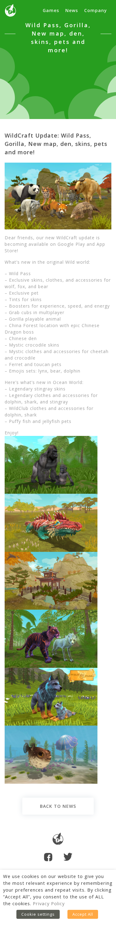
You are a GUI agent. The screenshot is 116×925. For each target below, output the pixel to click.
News (71, 10)
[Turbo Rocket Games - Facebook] (48, 858)
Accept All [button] (82, 914)
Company (95, 10)
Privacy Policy (49, 903)
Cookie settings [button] (38, 914)
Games (51, 10)
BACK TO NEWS (58, 806)
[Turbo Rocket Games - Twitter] (67, 857)
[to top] (58, 839)
